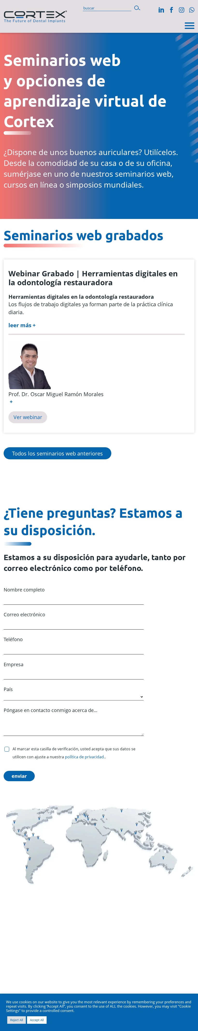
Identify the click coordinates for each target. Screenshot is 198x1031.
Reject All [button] (16, 1020)
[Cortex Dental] (35, 15)
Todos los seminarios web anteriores (57, 453)
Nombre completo (24, 589)
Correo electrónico (24, 614)
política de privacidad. (85, 757)
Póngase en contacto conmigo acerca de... (50, 710)
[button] (137, 7)
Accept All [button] (37, 1020)
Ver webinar (28, 417)
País (8, 689)
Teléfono (13, 639)
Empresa (13, 664)
